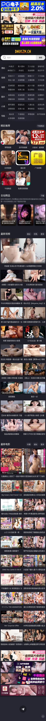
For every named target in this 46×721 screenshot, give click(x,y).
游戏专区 (41, 66)
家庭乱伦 (21, 104)
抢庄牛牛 (41, 70)
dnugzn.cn (23, 51)
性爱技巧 (41, 109)
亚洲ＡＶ (11, 76)
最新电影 (5, 444)
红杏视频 (11, 118)
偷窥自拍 (11, 95)
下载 (42, 195)
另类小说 (21, 109)
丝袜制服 (21, 80)
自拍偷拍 (21, 76)
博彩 (3, 68)
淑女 (35, 444)
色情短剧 (21, 118)
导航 (3, 116)
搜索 (40, 57)
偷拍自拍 (21, 85)
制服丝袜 (11, 89)
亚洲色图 (21, 95)
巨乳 (35, 234)
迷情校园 (11, 109)
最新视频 (5, 233)
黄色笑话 (31, 109)
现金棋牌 (31, 70)
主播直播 (31, 80)
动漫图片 (41, 95)
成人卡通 (31, 85)
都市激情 (11, 104)
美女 (28, 234)
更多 (42, 234)
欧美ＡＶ (31, 76)
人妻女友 (31, 104)
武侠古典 (41, 104)
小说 (3, 106)
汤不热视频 (41, 114)
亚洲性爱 (11, 85)
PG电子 (11, 66)
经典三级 (21, 89)
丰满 (28, 444)
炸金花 (21, 70)
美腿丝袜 (11, 99)
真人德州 (21, 66)
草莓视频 (31, 114)
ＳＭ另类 (41, 80)
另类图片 (41, 99)
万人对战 (31, 66)
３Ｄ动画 (41, 76)
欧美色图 (31, 95)
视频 (3, 77)
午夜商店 (21, 114)
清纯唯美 (21, 99)
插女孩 (11, 114)
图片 (3, 96)
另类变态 (41, 89)
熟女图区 (31, 99)
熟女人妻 (11, 80)
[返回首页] (43, 716)
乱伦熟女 (31, 89)
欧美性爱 (41, 85)
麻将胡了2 (11, 70)
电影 (3, 87)
